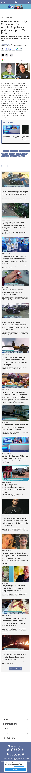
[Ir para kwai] (19, 749)
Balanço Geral (9, 17)
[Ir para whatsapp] (19, 754)
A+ (7, 55)
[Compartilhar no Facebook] (6, 49)
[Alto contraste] (2, 55)
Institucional (9, 738)
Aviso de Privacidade (19, 766)
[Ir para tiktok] (11, 754)
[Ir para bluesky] (7, 749)
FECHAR (15, 769)
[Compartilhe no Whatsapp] (14, 49)
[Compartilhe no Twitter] (3, 49)
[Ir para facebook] (11, 749)
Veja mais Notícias (15, 668)
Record (2, 17)
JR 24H (5, 729)
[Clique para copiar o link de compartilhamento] (21, 49)
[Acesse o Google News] (17, 49)
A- (11, 55)
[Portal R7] (15, 2)
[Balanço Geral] (15, 6)
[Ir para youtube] (23, 754)
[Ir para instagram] (15, 749)
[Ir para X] (15, 754)
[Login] (28, 2)
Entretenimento (10, 724)
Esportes (6, 719)
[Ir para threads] (23, 749)
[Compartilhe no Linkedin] (10, 49)
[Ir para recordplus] (7, 754)
